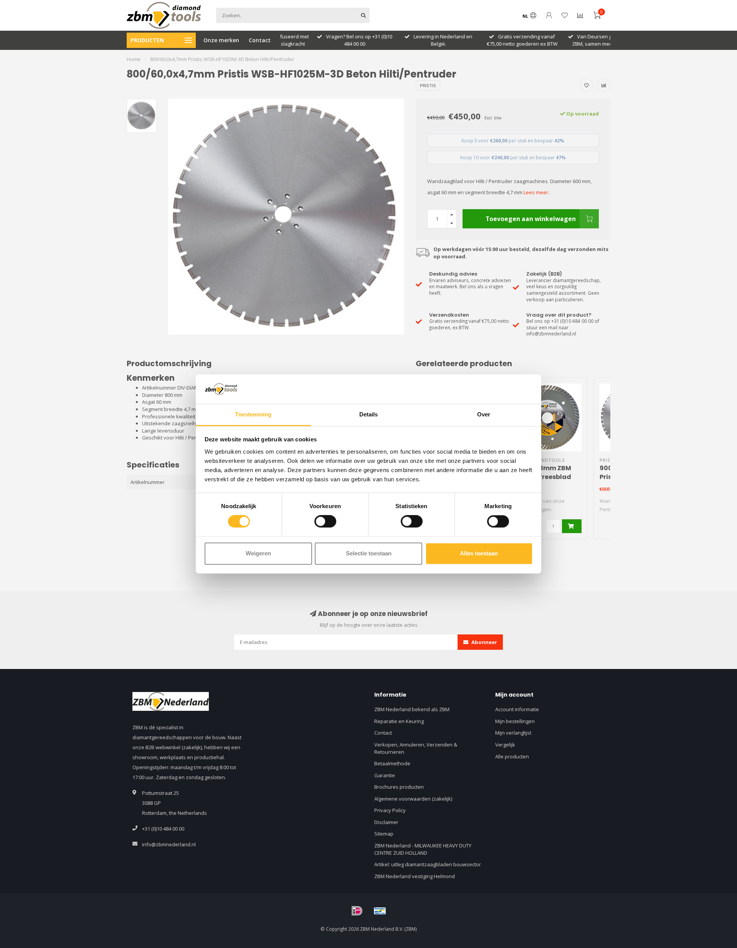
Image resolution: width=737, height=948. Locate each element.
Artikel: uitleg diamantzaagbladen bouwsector (427, 864)
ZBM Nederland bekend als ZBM (411, 709)
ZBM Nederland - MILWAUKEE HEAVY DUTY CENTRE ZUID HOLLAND (422, 849)
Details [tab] (368, 414)
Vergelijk (505, 744)
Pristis (428, 85)
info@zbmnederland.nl (169, 844)
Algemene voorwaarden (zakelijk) (413, 798)
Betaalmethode (392, 763)
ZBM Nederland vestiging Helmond (414, 876)
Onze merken (221, 40)
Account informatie (517, 709)
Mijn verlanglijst (513, 732)
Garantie (384, 775)
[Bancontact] (380, 911)
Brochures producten (399, 786)
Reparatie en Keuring (399, 721)
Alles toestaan (479, 553)
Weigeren (258, 553)
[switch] (325, 521)
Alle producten (512, 756)
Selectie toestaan (369, 553)
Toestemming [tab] (253, 414)
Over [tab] (483, 414)
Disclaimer (386, 822)
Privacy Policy (390, 810)
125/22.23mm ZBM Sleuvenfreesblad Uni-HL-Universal (542, 477)
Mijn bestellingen (515, 721)
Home (133, 59)
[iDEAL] (357, 911)
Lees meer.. (537, 192)
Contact (260, 40)
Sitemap (383, 833)
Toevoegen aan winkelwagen (531, 219)
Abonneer (483, 642)
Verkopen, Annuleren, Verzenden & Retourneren (415, 748)
